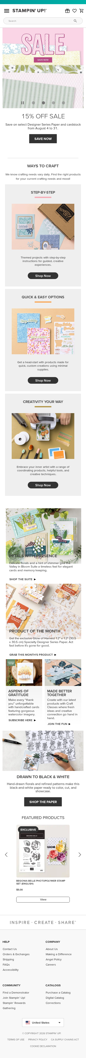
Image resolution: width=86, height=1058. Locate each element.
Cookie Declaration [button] (43, 1046)
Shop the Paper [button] (43, 802)
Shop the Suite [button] (20, 579)
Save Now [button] (43, 139)
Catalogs (53, 985)
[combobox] (43, 20)
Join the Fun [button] (57, 724)
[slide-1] (43, 103)
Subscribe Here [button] (20, 720)
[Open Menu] (6, 10)
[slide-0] (33, 103)
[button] (67, 10)
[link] (74, 10)
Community (11, 985)
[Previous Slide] (6, 858)
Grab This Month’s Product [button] (31, 654)
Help (6, 941)
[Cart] (81, 10)
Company (53, 941)
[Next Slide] (79, 858)
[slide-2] (53, 103)
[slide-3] (63, 103)
